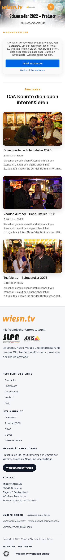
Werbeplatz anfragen (19, 467)
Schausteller (15, 32)
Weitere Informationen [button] (32, 70)
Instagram (25, 546)
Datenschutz (12, 391)
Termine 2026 (13, 423)
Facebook (9, 546)
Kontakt (9, 397)
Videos (8, 434)
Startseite (10, 380)
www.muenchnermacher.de (43, 521)
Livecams (10, 417)
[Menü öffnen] (59, 7)
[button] (6, 553)
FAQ (7, 403)
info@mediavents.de (14, 496)
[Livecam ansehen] (50, 6)
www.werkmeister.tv (14, 521)
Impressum (11, 386)
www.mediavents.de (38, 515)
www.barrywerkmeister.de (17, 527)
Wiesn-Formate (13, 440)
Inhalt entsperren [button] (32, 63)
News (8, 429)
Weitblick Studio (39, 554)
